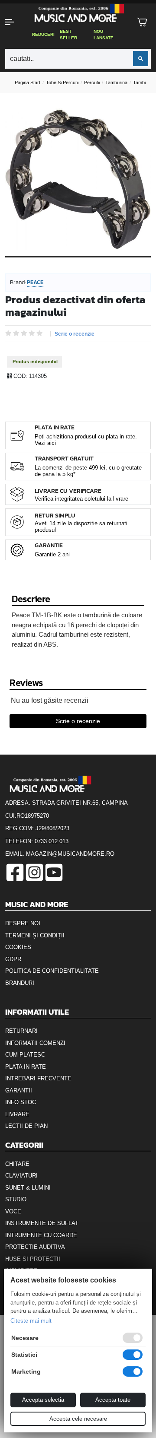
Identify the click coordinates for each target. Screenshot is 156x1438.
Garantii (18, 1090)
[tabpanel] (78, 179)
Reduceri (43, 34)
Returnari (21, 1031)
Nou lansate (104, 34)
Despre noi (22, 923)
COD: (20, 376)
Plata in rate (25, 1066)
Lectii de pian (26, 1126)
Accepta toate (112, 1400)
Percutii (92, 82)
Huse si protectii (32, 1259)
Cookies (18, 947)
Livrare (17, 1114)
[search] (140, 58)
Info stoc (20, 1102)
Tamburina (116, 82)
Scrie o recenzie (74, 333)
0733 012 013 (51, 841)
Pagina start (27, 82)
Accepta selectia (43, 1400)
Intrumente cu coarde (41, 1235)
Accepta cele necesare (78, 1419)
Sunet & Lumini (28, 1187)
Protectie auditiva (35, 1247)
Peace (35, 282)
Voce (13, 1211)
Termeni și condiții (35, 935)
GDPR (13, 959)
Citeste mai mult (31, 1320)
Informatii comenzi (35, 1043)
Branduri (19, 983)
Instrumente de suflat (41, 1223)
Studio (15, 1199)
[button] (13, 22)
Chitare (17, 1164)
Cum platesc (25, 1054)
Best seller (68, 34)
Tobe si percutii (62, 82)
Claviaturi (21, 1175)
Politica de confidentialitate (52, 971)
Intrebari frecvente (38, 1078)
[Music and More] (77, 12)
